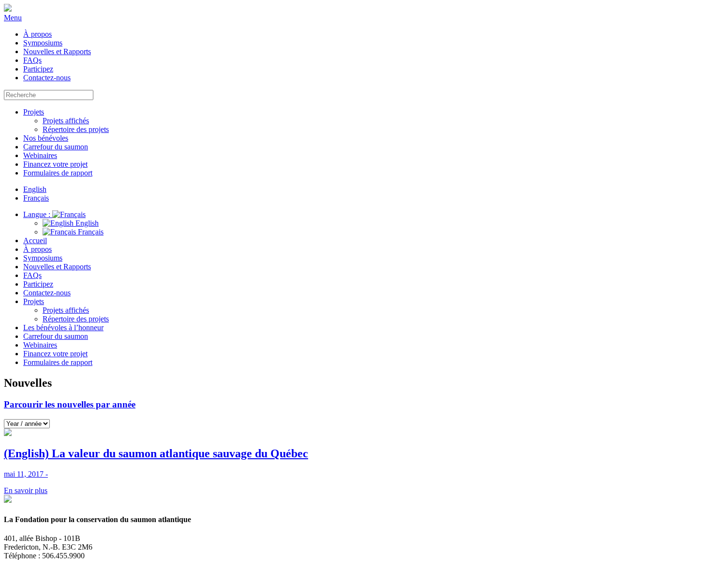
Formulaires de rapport (57, 173)
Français (90, 232)
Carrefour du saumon (55, 147)
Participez (38, 69)
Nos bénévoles (45, 138)
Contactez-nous (47, 77)
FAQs (32, 60)
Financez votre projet (55, 164)
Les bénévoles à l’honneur (63, 327)
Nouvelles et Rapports (57, 51)
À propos (37, 34)
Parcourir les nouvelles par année (69, 404)
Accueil (35, 240)
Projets (33, 112)
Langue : (37, 214)
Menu (13, 18)
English (86, 223)
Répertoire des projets (76, 129)
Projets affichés (66, 121)
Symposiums (42, 43)
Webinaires (40, 155)
